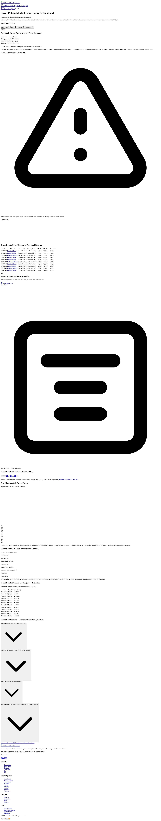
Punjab (6, 785)
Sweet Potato (7, 9)
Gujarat (6, 788)
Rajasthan (6, 783)
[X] (6, 758)
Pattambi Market (11, 253)
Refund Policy (8, 811)
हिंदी (2, 4)
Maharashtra (7, 782)
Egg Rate (16, 6)
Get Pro (3, 7)
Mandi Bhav (11, 6)
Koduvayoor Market (12, 255)
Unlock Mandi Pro (8, 283)
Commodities (4, 6)
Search (3, 29)
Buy (20, 6)
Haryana (6, 786)
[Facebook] (3, 758)
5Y (9, 476)
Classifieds (7, 769)
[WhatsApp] (1, 758)
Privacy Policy (8, 808)
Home (2, 9)
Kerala (13, 9)
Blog (25, 6)
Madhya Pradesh (8, 780)
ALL (17, 476)
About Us (6, 797)
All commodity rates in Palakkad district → (12, 743)
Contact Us (7, 799)
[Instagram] (4, 758)
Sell (23, 6)
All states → (7, 791)
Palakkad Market (11, 251)
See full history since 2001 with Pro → (69, 479)
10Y (13, 476)
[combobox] (6, 27)
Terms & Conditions (9, 810)
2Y (4, 476)
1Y (2, 476)
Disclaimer (7, 813)
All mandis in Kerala (28, 743)
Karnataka (6, 789)
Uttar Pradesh (7, 779)
